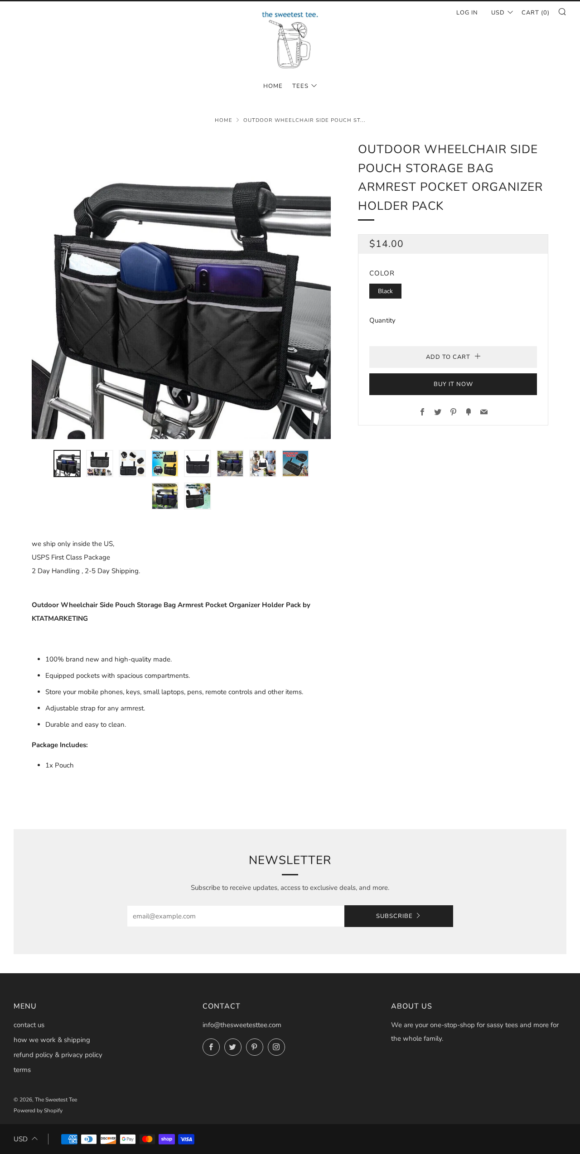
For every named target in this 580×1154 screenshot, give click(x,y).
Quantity (382, 320)
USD (498, 13)
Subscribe (394, 916)
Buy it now (453, 384)
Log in (467, 13)
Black (385, 291)
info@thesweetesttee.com (242, 1024)
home (273, 86)
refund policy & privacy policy (58, 1054)
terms (22, 1069)
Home (223, 120)
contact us (29, 1024)
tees (300, 86)
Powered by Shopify (38, 1110)
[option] (181, 289)
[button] (67, 463)
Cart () (536, 13)
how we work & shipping (52, 1039)
